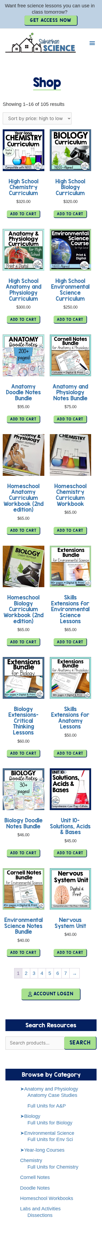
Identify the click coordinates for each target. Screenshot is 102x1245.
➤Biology (30, 1116)
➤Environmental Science (47, 1133)
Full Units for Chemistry (52, 1167)
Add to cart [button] (23, 214)
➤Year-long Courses (42, 1150)
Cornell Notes (35, 1177)
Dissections (39, 1215)
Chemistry (31, 1160)
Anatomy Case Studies (52, 1095)
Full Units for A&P (46, 1106)
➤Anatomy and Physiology (49, 1089)
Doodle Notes (35, 1188)
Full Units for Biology (49, 1122)
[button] (92, 42)
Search (80, 1043)
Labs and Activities (40, 1208)
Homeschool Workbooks (46, 1198)
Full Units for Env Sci (50, 1139)
